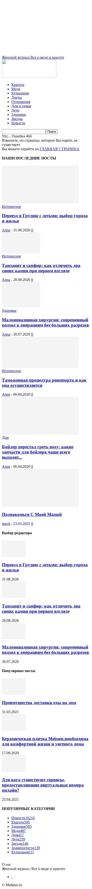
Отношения (20, 102)
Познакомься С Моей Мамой (32, 514)
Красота (17, 85)
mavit (6, 524)
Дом (5, 437)
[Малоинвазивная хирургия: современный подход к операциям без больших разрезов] (21, 306)
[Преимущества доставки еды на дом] (13, 694)
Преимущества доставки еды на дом (39, 702)
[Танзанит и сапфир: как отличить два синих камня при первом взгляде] (21, 252)
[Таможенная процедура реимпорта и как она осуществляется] (40, 367)
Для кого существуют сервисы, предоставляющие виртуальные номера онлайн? (43, 785)
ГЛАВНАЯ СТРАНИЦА (59, 149)
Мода (15, 89)
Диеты (16, 97)
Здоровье (18, 114)
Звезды (17, 119)
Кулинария (20, 93)
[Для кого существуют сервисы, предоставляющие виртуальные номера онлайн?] (13, 770)
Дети (15, 110)
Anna (6, 230)
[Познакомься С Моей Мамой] (40, 505)
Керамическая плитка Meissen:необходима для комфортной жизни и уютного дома (45, 741)
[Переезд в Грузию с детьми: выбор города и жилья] (40, 202)
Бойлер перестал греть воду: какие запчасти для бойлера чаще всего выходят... (37, 452)
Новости (18, 123)
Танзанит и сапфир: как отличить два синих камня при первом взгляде (41, 268)
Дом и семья (21, 106)
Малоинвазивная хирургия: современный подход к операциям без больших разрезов (45, 322)
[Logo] (29, 77)
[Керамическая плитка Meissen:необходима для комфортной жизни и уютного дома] (13, 729)
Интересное (11, 207)
